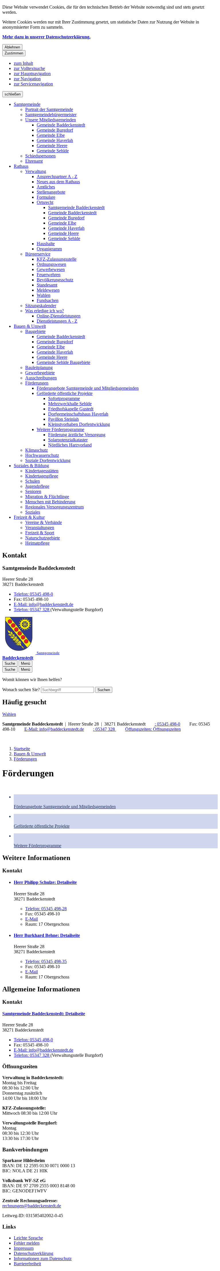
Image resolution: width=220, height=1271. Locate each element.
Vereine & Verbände (43, 522)
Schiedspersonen (40, 155)
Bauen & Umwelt (30, 326)
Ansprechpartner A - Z (57, 176)
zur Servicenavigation (33, 83)
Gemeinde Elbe (51, 135)
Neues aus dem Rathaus (58, 181)
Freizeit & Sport (39, 532)
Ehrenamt (34, 161)
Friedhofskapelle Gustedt (70, 408)
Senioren (33, 491)
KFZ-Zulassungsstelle (56, 259)
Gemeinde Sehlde (53, 150)
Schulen (32, 481)
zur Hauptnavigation (32, 73)
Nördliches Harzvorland (70, 444)
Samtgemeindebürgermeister (50, 114)
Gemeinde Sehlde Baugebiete (63, 362)
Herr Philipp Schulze (45, 882)
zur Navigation (27, 78)
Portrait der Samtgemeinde (49, 109)
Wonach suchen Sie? (21, 689)
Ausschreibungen (41, 377)
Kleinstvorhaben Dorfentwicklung (79, 424)
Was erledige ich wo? (44, 310)
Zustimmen (14, 53)
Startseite (22, 748)
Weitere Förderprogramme (60, 429)
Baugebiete (35, 331)
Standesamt (47, 284)
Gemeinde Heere (52, 145)
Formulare (46, 197)
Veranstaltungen (39, 527)
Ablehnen (12, 47)
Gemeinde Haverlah (55, 140)
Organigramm (49, 248)
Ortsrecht (45, 202)
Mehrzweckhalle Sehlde (70, 403)
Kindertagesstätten (41, 470)
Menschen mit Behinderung (50, 501)
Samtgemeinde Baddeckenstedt (76, 207)
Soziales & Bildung (31, 465)
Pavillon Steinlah (63, 419)
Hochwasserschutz (42, 455)
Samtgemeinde (27, 104)
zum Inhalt (23, 63)
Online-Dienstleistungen (58, 315)
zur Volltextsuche (29, 68)
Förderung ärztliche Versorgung (76, 434)
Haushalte (46, 243)
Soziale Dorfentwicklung (47, 460)
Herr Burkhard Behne (47, 935)
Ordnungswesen (51, 264)
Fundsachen (47, 300)
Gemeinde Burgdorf (55, 130)
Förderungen (36, 383)
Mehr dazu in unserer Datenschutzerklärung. (46, 36)
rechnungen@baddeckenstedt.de (31, 1205)
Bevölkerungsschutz (55, 279)
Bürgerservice (37, 254)
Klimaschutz (36, 450)
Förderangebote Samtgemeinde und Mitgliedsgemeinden (88, 388)
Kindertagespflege (41, 475)
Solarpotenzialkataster (68, 439)
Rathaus (21, 166)
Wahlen (43, 295)
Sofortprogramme (64, 398)
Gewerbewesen (51, 269)
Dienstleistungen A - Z (57, 321)
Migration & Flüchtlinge (47, 496)
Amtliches (46, 186)
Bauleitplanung (39, 367)
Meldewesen (48, 290)
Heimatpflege (37, 543)
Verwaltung (35, 171)
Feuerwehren (48, 274)
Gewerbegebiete (40, 372)
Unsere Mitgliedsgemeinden (50, 119)
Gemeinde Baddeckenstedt (61, 124)
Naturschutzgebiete (42, 537)
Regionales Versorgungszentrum (54, 506)
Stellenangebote (51, 192)
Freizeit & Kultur (29, 517)
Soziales (32, 512)
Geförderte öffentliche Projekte (65, 393)
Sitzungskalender (40, 305)
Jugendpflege (37, 486)
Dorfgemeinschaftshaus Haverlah (78, 414)
